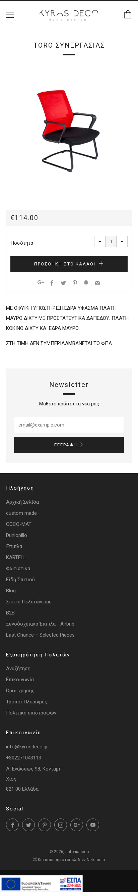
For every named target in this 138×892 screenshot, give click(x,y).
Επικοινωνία (20, 680)
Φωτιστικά (18, 568)
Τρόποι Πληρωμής (26, 702)
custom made (21, 513)
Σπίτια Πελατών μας (29, 602)
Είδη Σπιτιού (20, 580)
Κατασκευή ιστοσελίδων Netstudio (71, 859)
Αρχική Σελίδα (22, 502)
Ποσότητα (21, 243)
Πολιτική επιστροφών (31, 713)
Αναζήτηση (18, 668)
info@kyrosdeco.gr (27, 747)
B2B (10, 613)
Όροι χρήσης (20, 691)
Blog (11, 591)
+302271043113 (23, 758)
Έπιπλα (14, 546)
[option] (69, 128)
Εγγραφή (65, 444)
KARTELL (16, 557)
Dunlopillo (16, 535)
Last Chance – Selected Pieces (40, 635)
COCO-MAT (18, 524)
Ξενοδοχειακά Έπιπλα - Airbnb (40, 624)
